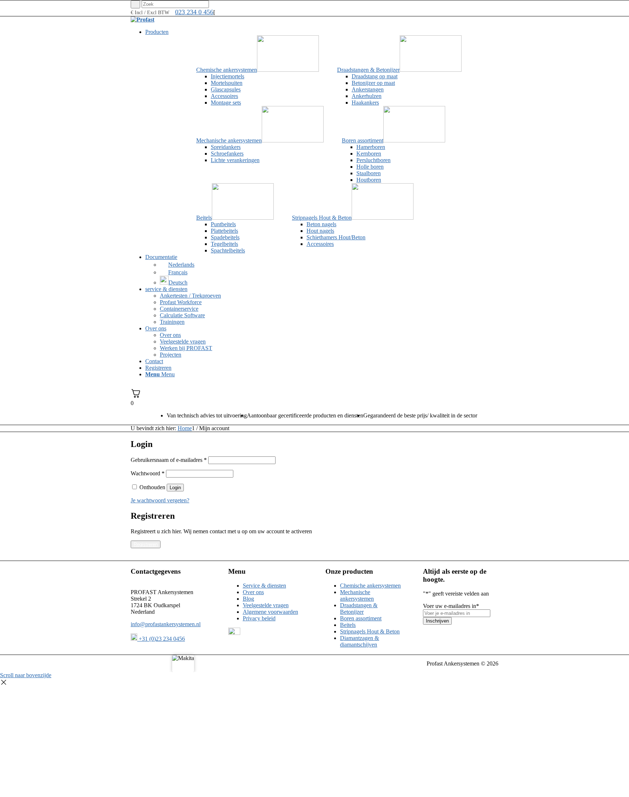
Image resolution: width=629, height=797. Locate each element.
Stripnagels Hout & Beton (370, 631)
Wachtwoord (148, 473)
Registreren (146, 544)
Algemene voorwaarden (270, 612)
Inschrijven (437, 621)
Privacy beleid (259, 618)
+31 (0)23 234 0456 (161, 639)
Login (175, 487)
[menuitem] (321, 32)
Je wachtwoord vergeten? (160, 500)
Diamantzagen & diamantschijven (359, 641)
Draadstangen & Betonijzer (358, 608)
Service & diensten (264, 585)
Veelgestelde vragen (266, 605)
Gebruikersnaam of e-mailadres (169, 460)
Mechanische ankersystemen (357, 595)
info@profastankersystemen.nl (166, 624)
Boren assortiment (360, 618)
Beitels (348, 625)
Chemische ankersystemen (370, 585)
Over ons (253, 592)
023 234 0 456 (194, 12)
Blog (248, 599)
